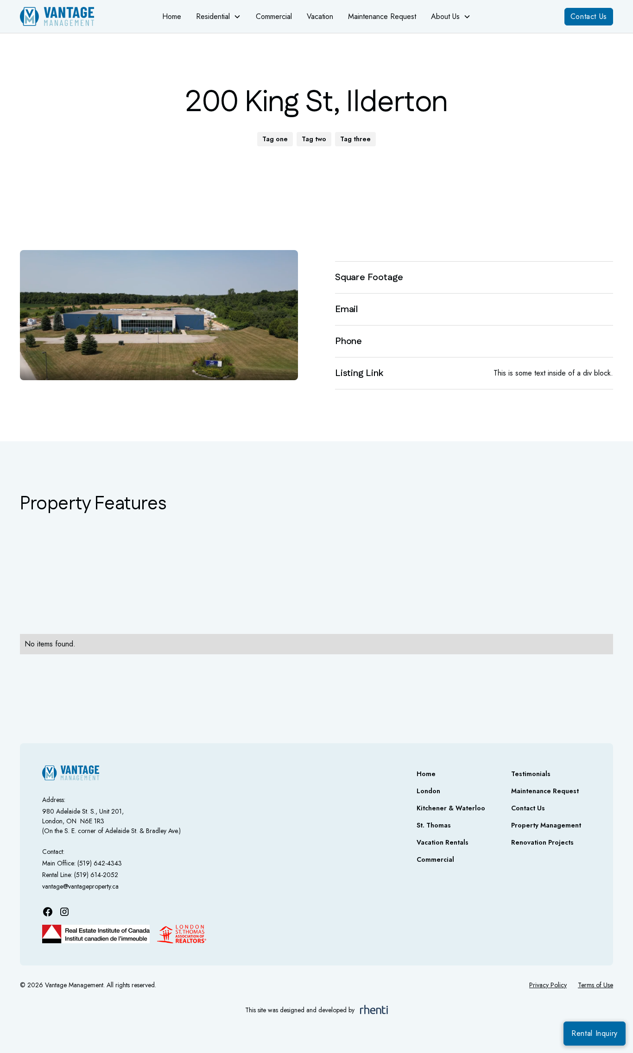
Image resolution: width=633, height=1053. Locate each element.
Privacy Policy (548, 985)
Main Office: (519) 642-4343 (82, 863)
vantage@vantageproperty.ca (80, 886)
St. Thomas (434, 825)
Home (171, 16)
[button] (218, 16)
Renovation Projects (542, 842)
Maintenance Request (382, 16)
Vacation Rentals (442, 842)
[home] (68, 16)
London (428, 791)
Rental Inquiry (594, 1033)
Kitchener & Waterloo (451, 808)
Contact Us (588, 16)
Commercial (274, 16)
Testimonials (531, 773)
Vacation (320, 16)
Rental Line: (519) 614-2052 (80, 874)
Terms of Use (595, 985)
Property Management (546, 825)
